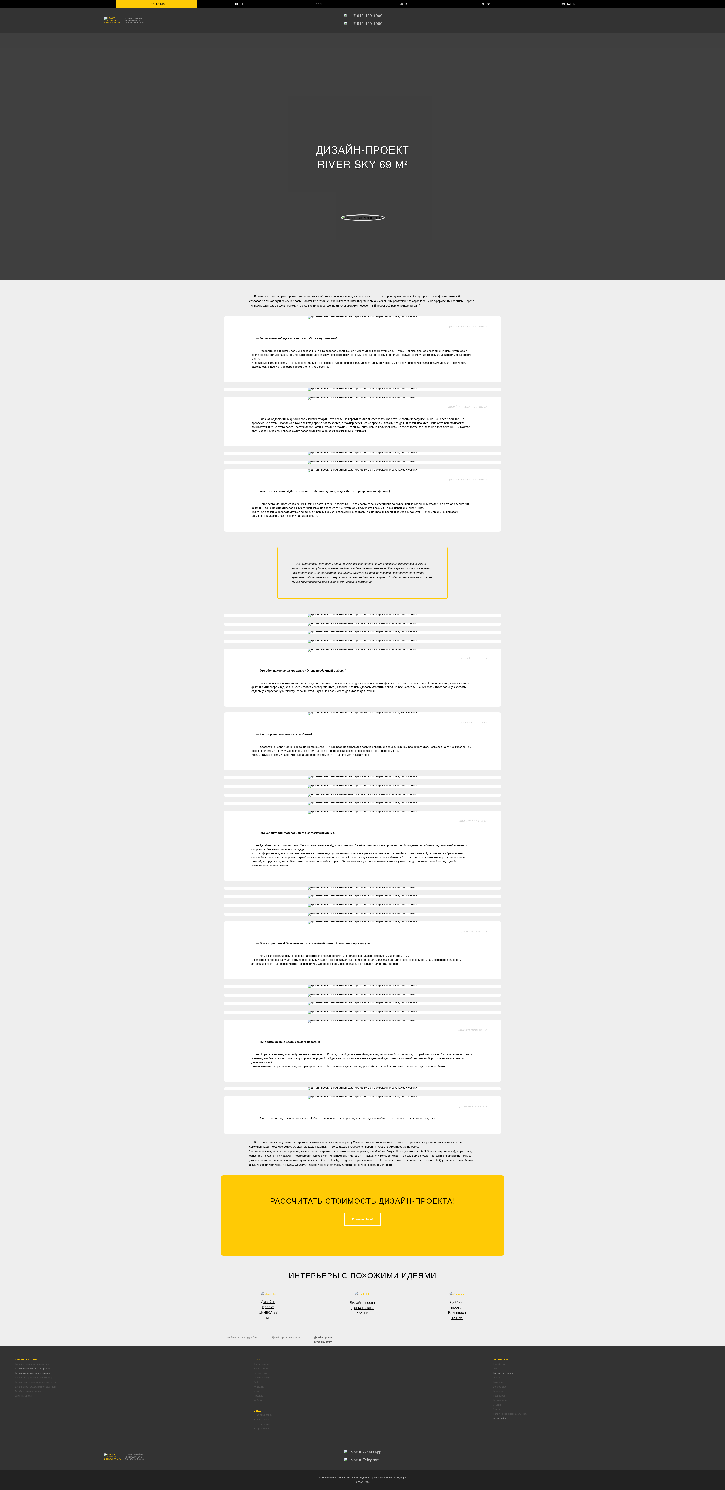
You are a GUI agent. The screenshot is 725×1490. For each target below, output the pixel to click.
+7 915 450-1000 (367, 15)
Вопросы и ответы (503, 1372)
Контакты (568, 3)
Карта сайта (499, 1418)
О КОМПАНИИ (500, 1359)
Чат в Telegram (365, 1459)
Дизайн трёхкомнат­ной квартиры (32, 1372)
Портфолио (157, 3)
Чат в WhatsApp (366, 1452)
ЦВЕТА (257, 1410)
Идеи (403, 3)
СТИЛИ (258, 1359)
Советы (321, 3)
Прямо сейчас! (362, 1219)
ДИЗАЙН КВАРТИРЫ (26, 1359)
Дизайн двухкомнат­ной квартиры (32, 1368)
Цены (239, 3)
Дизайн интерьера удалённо (242, 1337)
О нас (486, 3)
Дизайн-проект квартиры (286, 1337)
